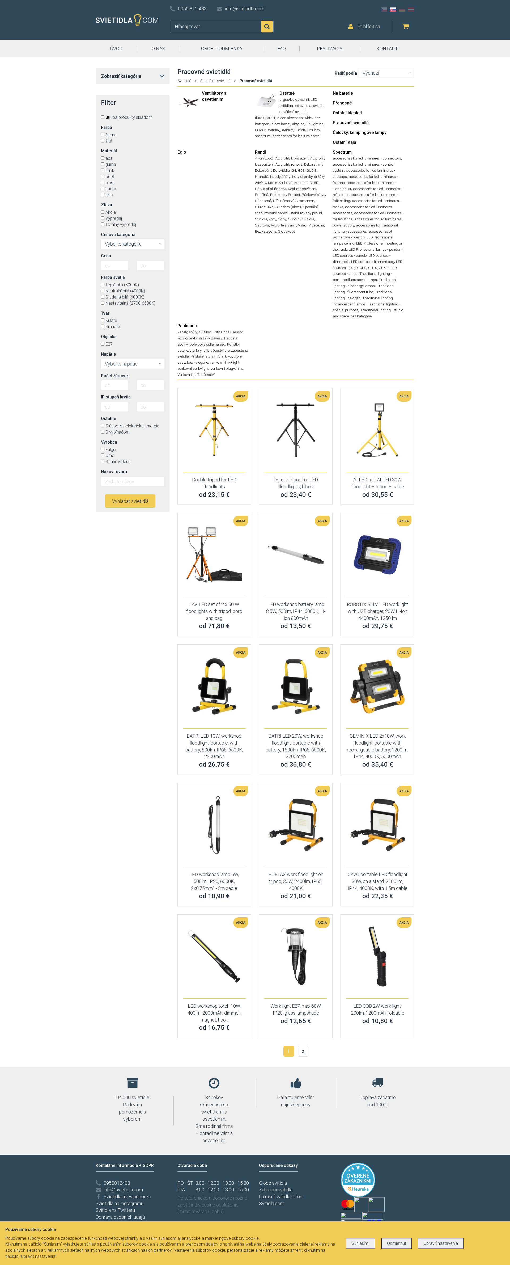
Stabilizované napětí (271, 213)
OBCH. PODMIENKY (222, 48)
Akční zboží (264, 158)
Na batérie (343, 93)
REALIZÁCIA (329, 48)
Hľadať (267, 26)
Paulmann (187, 325)
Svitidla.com (271, 1203)
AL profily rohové (288, 164)
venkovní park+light (193, 368)
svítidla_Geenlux (280, 130)
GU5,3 (311, 170)
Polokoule (278, 194)
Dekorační (263, 170)
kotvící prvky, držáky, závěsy (199, 338)
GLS (363, 268)
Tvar (105, 313)
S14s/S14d (264, 207)
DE (402, 9)
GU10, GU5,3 (378, 268)
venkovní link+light (224, 362)
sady (181, 362)
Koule (272, 182)
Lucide (300, 130)
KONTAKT (387, 48)
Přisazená (263, 201)
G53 (301, 170)
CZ (384, 9)
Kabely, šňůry (280, 176)
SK (393, 9)
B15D (313, 182)
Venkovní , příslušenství (196, 374)
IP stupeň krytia (116, 397)
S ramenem (304, 201)
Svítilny (205, 332)
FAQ (281, 48)
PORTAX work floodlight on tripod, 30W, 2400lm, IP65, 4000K (295, 881)
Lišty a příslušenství (270, 189)
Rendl (260, 152)
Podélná (261, 194)
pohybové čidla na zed (207, 344)
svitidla (319, 105)
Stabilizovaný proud (306, 213)
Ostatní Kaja (344, 142)
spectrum (263, 136)
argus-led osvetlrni (294, 99)
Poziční (294, 194)
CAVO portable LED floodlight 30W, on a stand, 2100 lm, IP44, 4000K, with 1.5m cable (377, 881)
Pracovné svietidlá (351, 122)
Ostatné (287, 93)
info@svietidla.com (244, 8)
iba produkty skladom (131, 117)
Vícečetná (316, 225)
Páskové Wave (313, 194)
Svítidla (308, 219)
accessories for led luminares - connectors (367, 158)
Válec (302, 225)
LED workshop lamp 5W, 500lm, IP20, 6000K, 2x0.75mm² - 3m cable (214, 881)
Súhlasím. (360, 1243)
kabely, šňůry (187, 332)
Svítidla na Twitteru (115, 1210)
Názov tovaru (114, 471)
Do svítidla (281, 170)
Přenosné (342, 103)
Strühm (313, 130)
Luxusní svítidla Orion (280, 1196)
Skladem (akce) (288, 207)
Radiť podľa (346, 73)
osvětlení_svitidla (293, 112)
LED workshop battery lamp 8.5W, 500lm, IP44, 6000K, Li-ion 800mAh (295, 611)
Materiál (109, 150)
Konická (301, 182)
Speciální (310, 207)
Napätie (108, 354)
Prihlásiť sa (369, 26)
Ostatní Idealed (347, 112)
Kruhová (285, 182)
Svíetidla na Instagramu (119, 1203)
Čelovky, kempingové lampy (359, 132)
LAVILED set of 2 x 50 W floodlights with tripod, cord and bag (214, 611)
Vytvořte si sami (283, 225)
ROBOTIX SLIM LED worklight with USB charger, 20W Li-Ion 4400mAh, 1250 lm (377, 611)
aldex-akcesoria (290, 118)
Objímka (109, 336)
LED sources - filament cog (372, 261)
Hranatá (261, 176)
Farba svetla (113, 277)
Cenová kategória (118, 234)
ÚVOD (116, 48)
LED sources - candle (350, 255)
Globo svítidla (273, 1183)
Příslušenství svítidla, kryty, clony (217, 356)
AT (411, 9)
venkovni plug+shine (227, 368)
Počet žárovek (115, 375)
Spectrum (342, 152)
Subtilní (294, 219)
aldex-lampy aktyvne (287, 124)
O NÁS (158, 48)
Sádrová (262, 225)
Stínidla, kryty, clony (270, 219)
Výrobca (109, 442)
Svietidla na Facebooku (127, 1196)
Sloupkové (286, 231)
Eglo (181, 152)
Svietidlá (184, 81)
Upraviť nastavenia (441, 1243)
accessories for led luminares (296, 136)
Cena (106, 255)
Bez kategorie (265, 231)
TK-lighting (315, 124)
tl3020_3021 (265, 118)
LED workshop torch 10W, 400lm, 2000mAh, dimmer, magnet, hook (214, 1012)
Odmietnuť (396, 1243)
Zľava (106, 204)
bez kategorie (361, 316)
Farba (106, 127)
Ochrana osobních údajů (120, 1217)
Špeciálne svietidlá (215, 81)
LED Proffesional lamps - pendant (375, 249)
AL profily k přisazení (291, 158)
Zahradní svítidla (275, 1189)
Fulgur (260, 130)
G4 (294, 170)
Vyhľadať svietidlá (130, 501)
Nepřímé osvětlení (302, 189)
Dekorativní (313, 164)
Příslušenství (283, 201)
